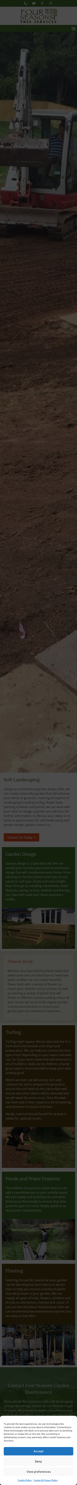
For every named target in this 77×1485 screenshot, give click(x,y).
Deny (38, 1461)
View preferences (39, 1471)
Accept (39, 1451)
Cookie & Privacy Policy (45, 1480)
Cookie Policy (25, 1480)
